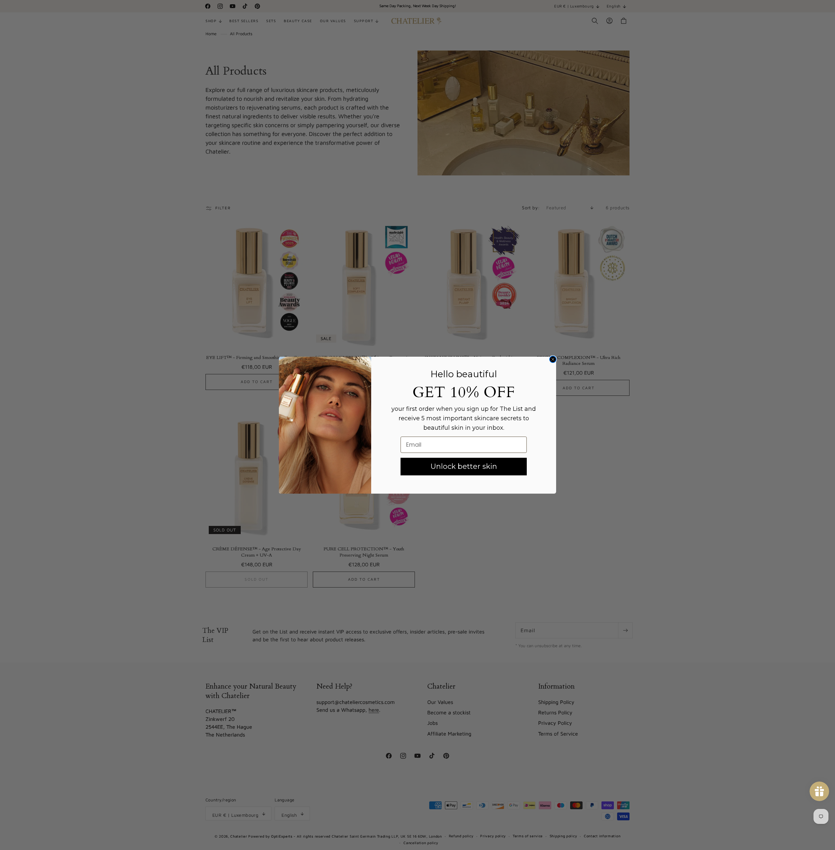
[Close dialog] (553, 359)
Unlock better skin (464, 466)
